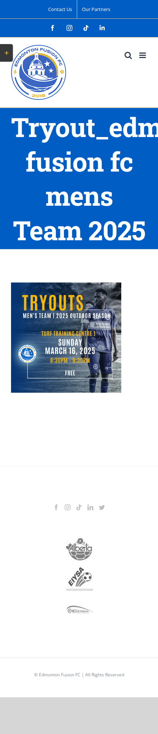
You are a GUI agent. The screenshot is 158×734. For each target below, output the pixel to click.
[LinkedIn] (90, 507)
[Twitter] (102, 507)
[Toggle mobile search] (128, 55)
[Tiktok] (79, 507)
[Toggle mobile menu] (143, 55)
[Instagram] (68, 507)
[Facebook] (56, 507)
